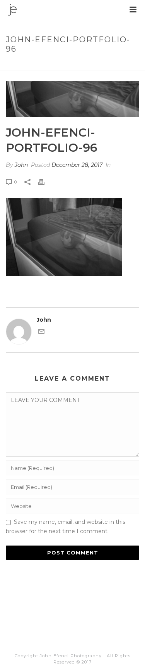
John (21, 164)
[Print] (45, 181)
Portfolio (43, 65)
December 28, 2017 (76, 164)
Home (16, 65)
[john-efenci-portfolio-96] (72, 99)
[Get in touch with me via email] (41, 332)
